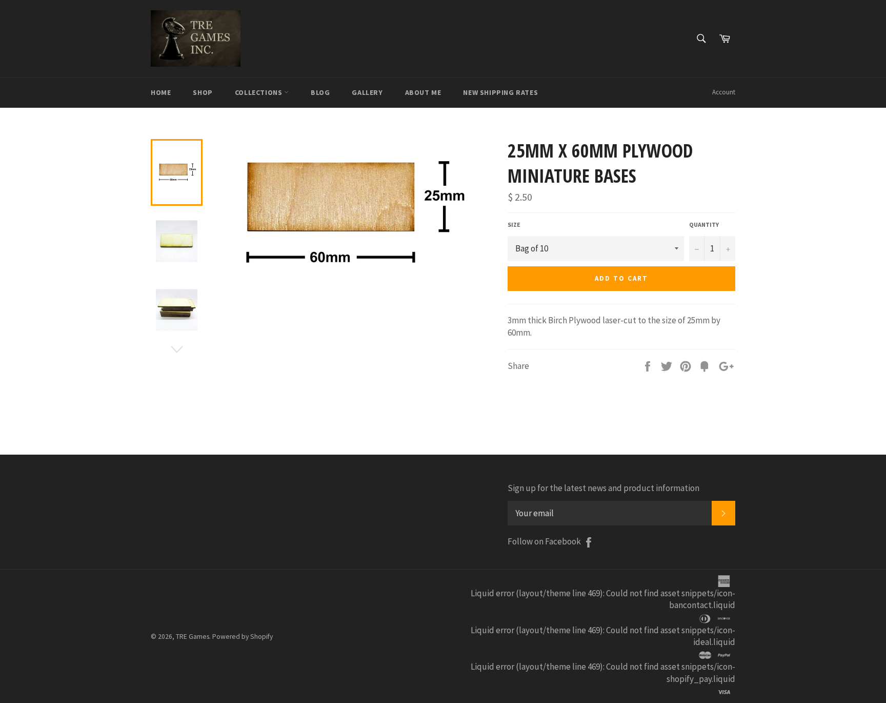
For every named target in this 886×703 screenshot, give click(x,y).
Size (514, 224)
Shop (202, 92)
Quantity (704, 224)
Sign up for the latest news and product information (603, 488)
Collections (259, 92)
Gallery (367, 92)
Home (161, 92)
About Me (423, 92)
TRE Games (192, 636)
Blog (320, 92)
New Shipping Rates (500, 92)
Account (723, 92)
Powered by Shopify (242, 636)
